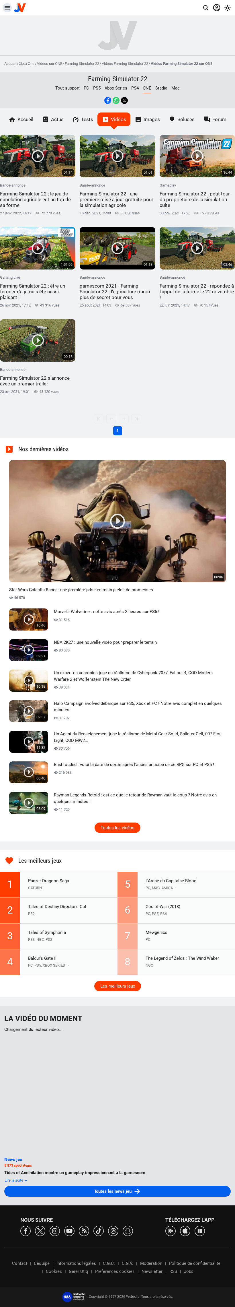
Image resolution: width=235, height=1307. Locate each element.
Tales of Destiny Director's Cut (57, 906)
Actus (57, 119)
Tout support (67, 88)
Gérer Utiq (78, 1271)
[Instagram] (55, 1230)
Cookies (54, 1271)
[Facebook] (25, 1230)
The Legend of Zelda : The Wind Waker (182, 958)
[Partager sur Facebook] (107, 100)
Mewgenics (156, 932)
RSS (173, 1271)
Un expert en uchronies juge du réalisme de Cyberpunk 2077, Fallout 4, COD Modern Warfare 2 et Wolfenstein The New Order (133, 676)
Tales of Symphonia (47, 932)
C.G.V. (127, 1263)
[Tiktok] (98, 1230)
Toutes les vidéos (117, 827)
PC (86, 88)
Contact (19, 1263)
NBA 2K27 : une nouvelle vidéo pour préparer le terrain (105, 642)
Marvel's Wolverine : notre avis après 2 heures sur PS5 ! (106, 611)
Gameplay (195, 195)
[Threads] (113, 1230)
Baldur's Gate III (43, 958)
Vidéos (118, 119)
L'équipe (42, 1263)
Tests (87, 119)
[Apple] (185, 1230)
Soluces (186, 119)
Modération (151, 1263)
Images (152, 119)
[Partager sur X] (124, 100)
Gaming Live (32, 287)
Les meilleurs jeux (117, 986)
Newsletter (152, 1271)
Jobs (188, 1271)
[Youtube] (69, 1230)
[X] (40, 1230)
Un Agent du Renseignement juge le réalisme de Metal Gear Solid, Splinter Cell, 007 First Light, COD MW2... (138, 737)
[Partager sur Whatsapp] (116, 100)
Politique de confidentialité (194, 1263)
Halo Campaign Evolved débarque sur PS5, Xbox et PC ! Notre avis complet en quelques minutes (138, 707)
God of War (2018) (163, 906)
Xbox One (26, 63)
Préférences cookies (115, 1271)
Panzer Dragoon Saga (48, 880)
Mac (175, 88)
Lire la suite (14, 1180)
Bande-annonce (35, 195)
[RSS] (84, 1230)
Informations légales (76, 1263)
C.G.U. (109, 1263)
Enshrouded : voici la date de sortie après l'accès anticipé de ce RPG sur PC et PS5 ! (134, 764)
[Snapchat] (128, 1230)
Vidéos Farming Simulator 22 (125, 63)
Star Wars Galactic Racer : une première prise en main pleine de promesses (81, 589)
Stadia (161, 88)
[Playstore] (170, 1230)
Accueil (10, 63)
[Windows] (200, 1230)
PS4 (135, 88)
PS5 (97, 88)
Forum (219, 119)
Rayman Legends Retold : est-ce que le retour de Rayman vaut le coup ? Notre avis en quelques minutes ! (135, 798)
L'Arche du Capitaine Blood (171, 880)
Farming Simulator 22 (82, 63)
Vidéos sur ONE (49, 63)
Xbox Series (116, 88)
